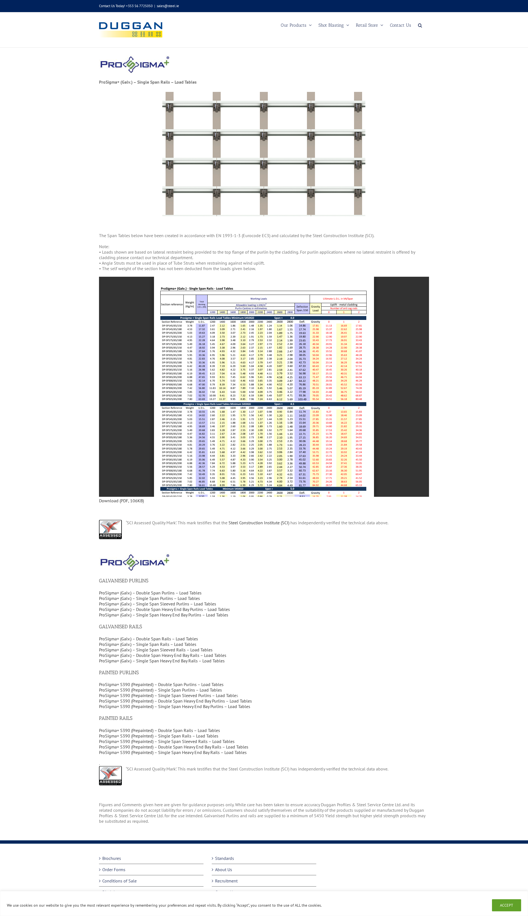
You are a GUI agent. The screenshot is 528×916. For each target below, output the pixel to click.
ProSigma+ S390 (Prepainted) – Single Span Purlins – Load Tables (160, 690)
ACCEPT (506, 905)
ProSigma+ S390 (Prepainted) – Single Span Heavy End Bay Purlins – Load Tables (174, 706)
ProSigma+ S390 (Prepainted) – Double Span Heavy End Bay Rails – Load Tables (173, 747)
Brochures (111, 858)
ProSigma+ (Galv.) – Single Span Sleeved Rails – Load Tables (156, 649)
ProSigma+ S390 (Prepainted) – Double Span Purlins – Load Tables (161, 684)
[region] (264, 903)
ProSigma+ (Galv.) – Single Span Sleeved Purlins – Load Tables (157, 604)
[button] (420, 25)
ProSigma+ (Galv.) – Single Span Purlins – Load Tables (149, 598)
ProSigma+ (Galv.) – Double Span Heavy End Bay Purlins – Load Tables (164, 609)
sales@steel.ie (168, 6)
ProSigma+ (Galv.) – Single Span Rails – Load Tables (147, 644)
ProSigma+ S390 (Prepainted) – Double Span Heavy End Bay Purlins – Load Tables (175, 701)
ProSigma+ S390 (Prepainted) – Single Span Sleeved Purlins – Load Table (167, 695)
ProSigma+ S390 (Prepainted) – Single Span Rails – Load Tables (158, 736)
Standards (224, 858)
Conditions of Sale (119, 881)
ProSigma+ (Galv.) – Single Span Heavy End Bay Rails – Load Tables (162, 660)
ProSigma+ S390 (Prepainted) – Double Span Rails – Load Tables (159, 730)
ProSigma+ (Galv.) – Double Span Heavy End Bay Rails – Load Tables (162, 655)
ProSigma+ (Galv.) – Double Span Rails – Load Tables (148, 638)
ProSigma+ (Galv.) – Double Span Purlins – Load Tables (151, 593)
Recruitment (226, 881)
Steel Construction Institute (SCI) (259, 522)
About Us (223, 869)
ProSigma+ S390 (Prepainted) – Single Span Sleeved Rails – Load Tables (167, 741)
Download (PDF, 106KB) (121, 500)
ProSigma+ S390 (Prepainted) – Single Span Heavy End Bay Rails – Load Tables (173, 752)
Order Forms (113, 869)
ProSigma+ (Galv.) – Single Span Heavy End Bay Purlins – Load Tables (163, 615)
